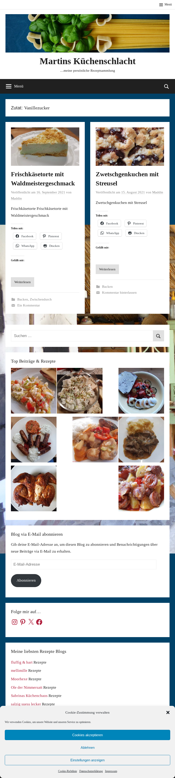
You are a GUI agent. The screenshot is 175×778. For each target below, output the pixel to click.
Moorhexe (19, 679)
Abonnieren (26, 580)
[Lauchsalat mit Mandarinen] (34, 392)
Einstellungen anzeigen (87, 760)
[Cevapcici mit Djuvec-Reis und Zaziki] (34, 441)
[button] (168, 712)
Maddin (16, 198)
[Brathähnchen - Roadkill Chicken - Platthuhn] (34, 490)
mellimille (19, 670)
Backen (22, 299)
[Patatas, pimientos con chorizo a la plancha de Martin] (141, 490)
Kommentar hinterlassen (119, 292)
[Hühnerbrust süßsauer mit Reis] (95, 441)
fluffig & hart (22, 662)
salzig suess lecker (26, 704)
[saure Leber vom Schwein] (141, 441)
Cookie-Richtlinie (67, 771)
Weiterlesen (22, 282)
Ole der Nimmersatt (26, 687)
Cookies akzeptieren (87, 735)
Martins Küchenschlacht (88, 61)
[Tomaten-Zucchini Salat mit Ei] (141, 392)
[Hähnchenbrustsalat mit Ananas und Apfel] (80, 392)
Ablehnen (88, 747)
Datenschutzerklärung (91, 771)
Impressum (111, 771)
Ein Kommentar (28, 305)
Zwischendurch (41, 299)
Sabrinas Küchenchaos (29, 696)
